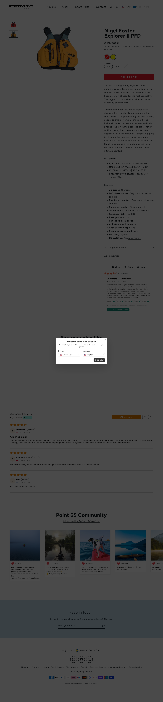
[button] (69, 355)
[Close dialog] (105, 339)
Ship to (61, 351)
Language (86, 351)
